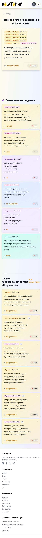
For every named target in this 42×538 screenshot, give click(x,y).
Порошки (5, 500)
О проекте (5, 485)
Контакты (5, 530)
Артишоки (11, 237)
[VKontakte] (3, 463)
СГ (7, 178)
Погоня (9, 126)
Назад (8, 14)
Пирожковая (12, 396)
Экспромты (6, 503)
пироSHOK (29, 43)
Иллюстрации (6, 482)
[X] (10, 463)
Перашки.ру (12, 133)
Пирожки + (12, 43)
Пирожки (5, 497)
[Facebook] (6, 463)
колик (8, 256)
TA (7, 230)
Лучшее (4, 476)
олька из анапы (12, 204)
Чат (3, 487)
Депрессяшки (13, 159)
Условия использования (10, 522)
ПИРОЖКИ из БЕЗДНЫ (16, 32)
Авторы (4, 479)
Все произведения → (34, 281)
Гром (8, 152)
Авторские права (8, 527)
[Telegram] (14, 463)
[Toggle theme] (34, 4)
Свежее (4, 473)
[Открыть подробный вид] (38, 107)
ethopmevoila (13, 66)
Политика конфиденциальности (13, 524)
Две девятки (6, 509)
